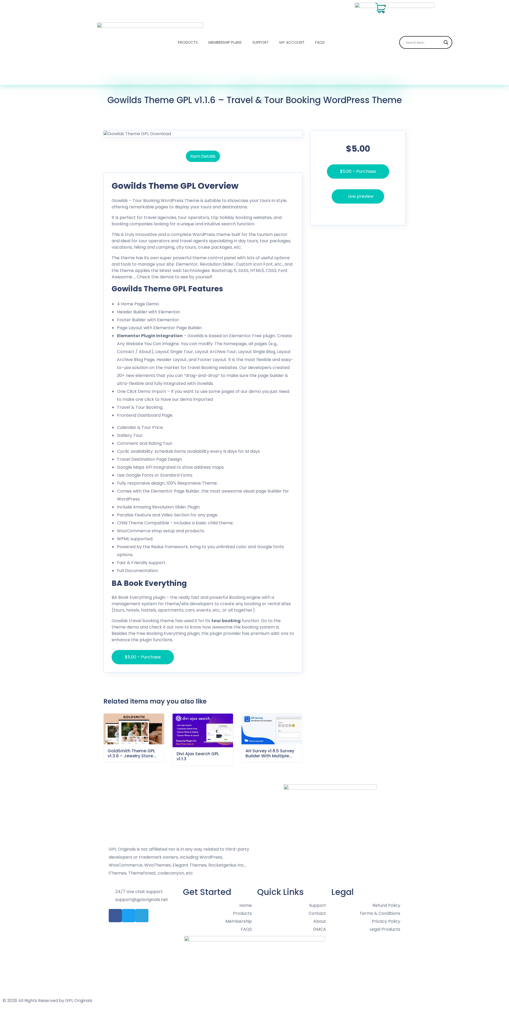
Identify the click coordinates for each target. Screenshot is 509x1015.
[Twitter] (128, 915)
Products (188, 42)
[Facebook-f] (115, 915)
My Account (292, 42)
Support (260, 42)
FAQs (320, 42)
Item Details (203, 156)
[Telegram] (141, 915)
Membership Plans (225, 42)
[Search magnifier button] (446, 42)
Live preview (361, 196)
